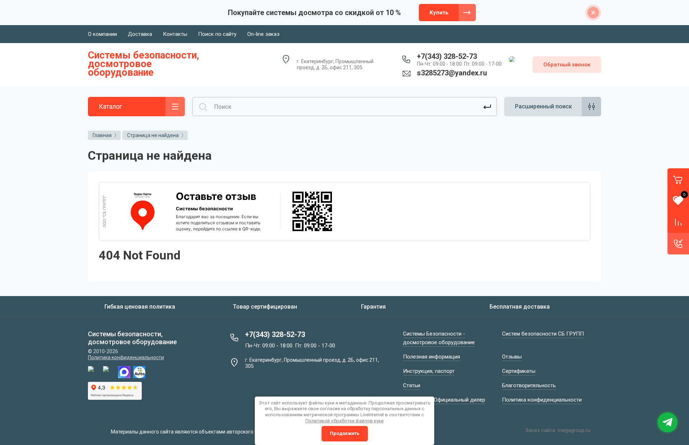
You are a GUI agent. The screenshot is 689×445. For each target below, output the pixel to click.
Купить (439, 12)
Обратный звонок (566, 64)
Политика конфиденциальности (126, 357)
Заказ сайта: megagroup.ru (557, 430)
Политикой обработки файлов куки (344, 420)
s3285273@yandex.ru (452, 73)
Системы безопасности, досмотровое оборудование (143, 64)
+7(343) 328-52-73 (447, 56)
